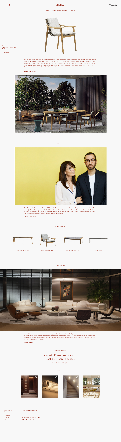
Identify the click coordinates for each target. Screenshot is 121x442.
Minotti (47, 355)
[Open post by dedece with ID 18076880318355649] (29, 386)
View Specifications (31, 71)
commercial (26, 417)
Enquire (6, 52)
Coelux (49, 358)
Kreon (59, 358)
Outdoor (54, 10)
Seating (48, 10)
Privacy (7, 419)
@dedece (60, 371)
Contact (7, 413)
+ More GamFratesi (30, 216)
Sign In (7, 417)
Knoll (73, 355)
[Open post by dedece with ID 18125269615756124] (71, 386)
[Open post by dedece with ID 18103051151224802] (50, 386)
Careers (7, 415)
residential (34, 417)
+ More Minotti (28, 342)
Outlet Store (8, 410)
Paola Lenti (60, 355)
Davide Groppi (60, 362)
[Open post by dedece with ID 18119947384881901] (91, 386)
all (39, 417)
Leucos (69, 358)
